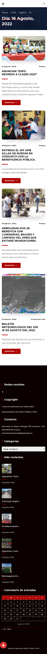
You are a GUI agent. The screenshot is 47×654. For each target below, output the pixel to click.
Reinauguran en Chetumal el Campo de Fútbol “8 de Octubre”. (11, 576)
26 (30, 614)
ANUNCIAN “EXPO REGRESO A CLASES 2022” (19, 73)
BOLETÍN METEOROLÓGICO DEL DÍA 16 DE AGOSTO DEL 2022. (20, 327)
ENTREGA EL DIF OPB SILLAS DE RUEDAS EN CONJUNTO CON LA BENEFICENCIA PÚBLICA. (19, 155)
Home (5, 12)
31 (17, 619)
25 (24, 614)
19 (30, 610)
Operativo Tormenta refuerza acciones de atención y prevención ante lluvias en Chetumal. (11, 551)
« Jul (4, 629)
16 (11, 610)
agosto (22, 12)
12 (30, 606)
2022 (13, 12)
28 (42, 614)
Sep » (9, 629)
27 (36, 614)
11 (23, 606)
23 (11, 614)
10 (17, 606)
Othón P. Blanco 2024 (31, 648)
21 (42, 610)
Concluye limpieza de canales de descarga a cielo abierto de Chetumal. (11, 501)
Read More (10, 102)
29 (5, 619)
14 (42, 606)
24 (17, 614)
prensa (42, 66)
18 (24, 610)
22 (5, 614)
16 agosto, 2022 (9, 66)
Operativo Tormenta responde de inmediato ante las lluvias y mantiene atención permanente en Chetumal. (11, 476)
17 (17, 610)
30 (11, 619)
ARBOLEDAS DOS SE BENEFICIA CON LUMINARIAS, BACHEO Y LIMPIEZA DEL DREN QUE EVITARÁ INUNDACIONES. (19, 234)
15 (5, 610)
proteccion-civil (38, 319)
